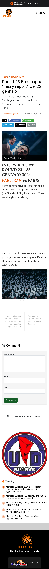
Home (5, 77)
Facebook (15, 120)
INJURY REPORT (18, 77)
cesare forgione (10, 113)
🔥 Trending (8, 481)
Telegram (8, 125)
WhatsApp (29, 120)
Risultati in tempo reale (24, 551)
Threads (21, 125)
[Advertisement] (24, 46)
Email (33, 125)
